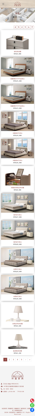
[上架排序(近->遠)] (29, 27)
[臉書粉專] (32, 410)
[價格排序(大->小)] (25, 27)
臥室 (20, 17)
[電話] (32, 401)
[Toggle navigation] (3, 3)
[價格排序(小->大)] (22, 27)
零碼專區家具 (18, 410)
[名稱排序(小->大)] (15, 27)
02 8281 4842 (8, 389)
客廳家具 (10, 408)
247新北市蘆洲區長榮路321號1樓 (14, 386)
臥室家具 (4, 408)
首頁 (16, 17)
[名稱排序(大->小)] (18, 27)
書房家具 (23, 408)
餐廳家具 (17, 408)
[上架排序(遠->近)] (32, 27)
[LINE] (32, 405)
